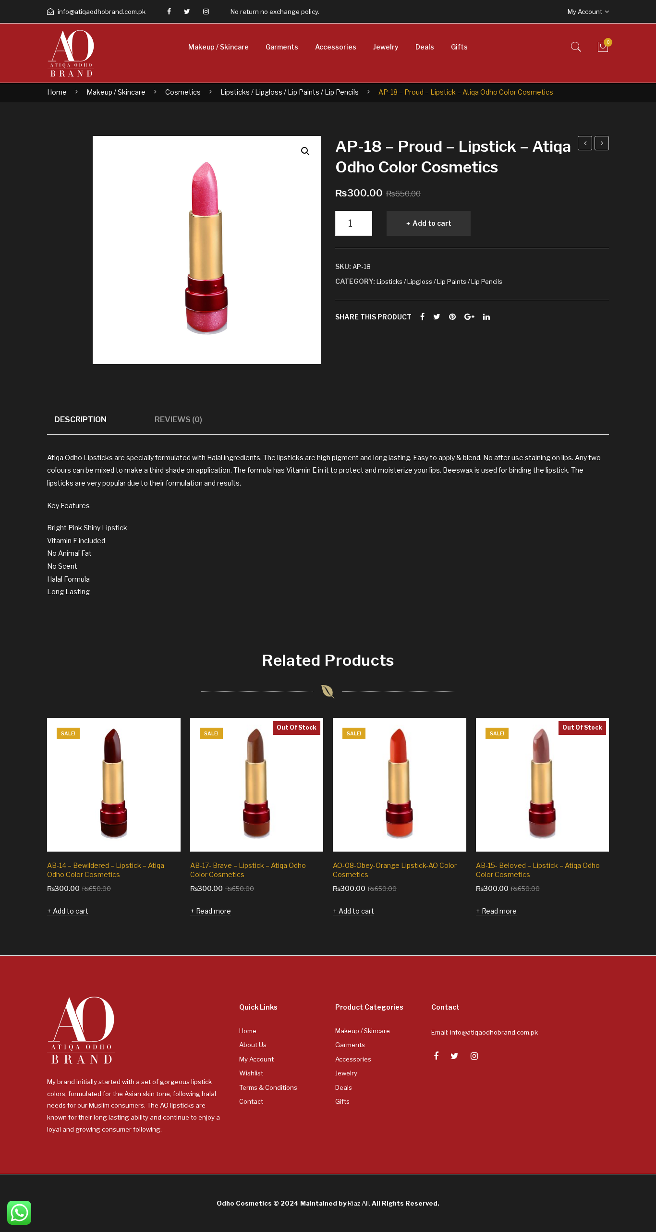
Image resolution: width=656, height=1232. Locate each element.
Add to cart (432, 223)
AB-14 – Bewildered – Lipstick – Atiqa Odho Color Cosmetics (105, 869)
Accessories (353, 1059)
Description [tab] (80, 419)
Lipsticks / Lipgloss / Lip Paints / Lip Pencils (289, 92)
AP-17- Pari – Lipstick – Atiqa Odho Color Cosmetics (602, 144)
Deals (343, 1087)
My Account (256, 1059)
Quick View (160, 831)
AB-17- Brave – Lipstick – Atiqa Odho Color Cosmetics (248, 869)
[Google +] (469, 317)
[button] (305, 151)
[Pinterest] (452, 317)
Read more (213, 911)
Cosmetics (183, 92)
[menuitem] (218, 47)
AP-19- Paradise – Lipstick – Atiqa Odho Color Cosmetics (585, 144)
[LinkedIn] (486, 317)
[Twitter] (187, 11)
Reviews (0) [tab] (178, 419)
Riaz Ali (358, 1203)
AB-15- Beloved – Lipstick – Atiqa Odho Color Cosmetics (538, 869)
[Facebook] (169, 11)
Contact (251, 1101)
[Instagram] (206, 11)
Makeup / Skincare (116, 92)
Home (57, 92)
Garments (350, 1045)
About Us (253, 1045)
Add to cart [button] (70, 911)
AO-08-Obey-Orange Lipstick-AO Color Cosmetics (395, 869)
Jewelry (346, 1073)
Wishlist (251, 1073)
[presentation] (27, 819)
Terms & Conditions (268, 1087)
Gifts (342, 1101)
